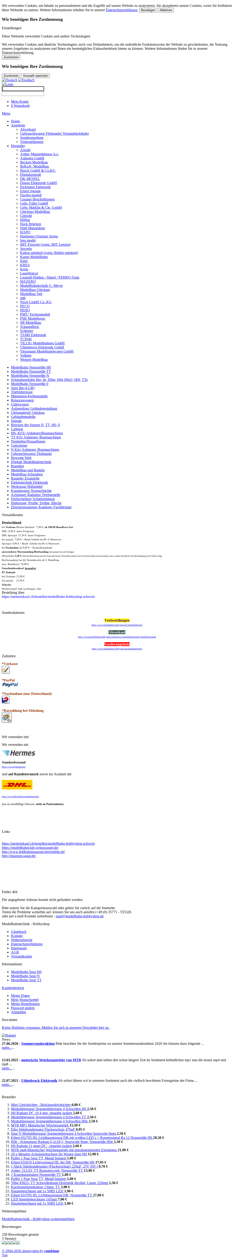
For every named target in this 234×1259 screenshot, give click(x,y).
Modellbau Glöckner (35, 290)
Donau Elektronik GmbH (38, 183)
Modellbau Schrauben (27, 474)
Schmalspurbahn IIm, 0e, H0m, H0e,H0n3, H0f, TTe (49, 380)
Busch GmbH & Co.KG (38, 170)
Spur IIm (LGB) (23, 388)
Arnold (25, 150)
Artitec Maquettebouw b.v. (39, 154)
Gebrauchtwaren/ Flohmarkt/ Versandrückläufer (54, 133)
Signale (16, 421)
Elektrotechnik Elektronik (29, 482)
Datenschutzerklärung (121, 10)
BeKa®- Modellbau (34, 166)
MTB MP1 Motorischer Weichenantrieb (40, 1125)
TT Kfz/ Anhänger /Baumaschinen (36, 437)
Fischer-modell (31, 195)
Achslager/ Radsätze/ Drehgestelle (35, 495)
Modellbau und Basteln (28, 470)
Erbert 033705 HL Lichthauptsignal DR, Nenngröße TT (52, 1195)
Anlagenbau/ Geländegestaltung (34, 408)
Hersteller (18, 146)
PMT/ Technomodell (35, 314)
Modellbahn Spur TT (26, 980)
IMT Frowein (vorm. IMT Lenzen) (45, 244)
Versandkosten (21, 956)
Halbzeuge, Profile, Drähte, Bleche (36, 503)
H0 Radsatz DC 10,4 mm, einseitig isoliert (42, 1113)
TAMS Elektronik (33, 335)
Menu (6, 113)
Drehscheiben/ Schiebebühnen (33, 499)
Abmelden (18, 1012)
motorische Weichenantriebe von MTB (51, 1060)
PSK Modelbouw (32, 318)
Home (15, 121)
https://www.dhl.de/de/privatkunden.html (20, 796)
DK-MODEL (30, 179)
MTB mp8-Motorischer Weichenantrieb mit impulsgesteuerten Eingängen (64, 1150)
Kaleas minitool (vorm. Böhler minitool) (49, 253)
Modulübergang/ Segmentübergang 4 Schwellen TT (49, 1117)
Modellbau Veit (31, 294)
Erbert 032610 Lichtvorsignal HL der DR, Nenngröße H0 (53, 1162)
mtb (23, 298)
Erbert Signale (30, 191)
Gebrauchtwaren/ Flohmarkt (31, 454)
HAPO (25, 232)
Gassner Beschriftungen (37, 199)
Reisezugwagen (22, 400)
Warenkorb (20, 106)
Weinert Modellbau (34, 360)
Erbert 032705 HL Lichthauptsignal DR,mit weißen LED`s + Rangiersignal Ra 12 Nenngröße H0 (82, 1138)
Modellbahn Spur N (25, 976)
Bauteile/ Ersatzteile (25, 478)
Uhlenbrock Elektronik (39, 1080)
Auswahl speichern (35, 75)
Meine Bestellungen (25, 1004)
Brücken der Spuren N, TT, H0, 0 (35, 425)
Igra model (28, 240)
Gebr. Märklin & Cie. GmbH (41, 207)
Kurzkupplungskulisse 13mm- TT (36, 1187)
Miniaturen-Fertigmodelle (29, 396)
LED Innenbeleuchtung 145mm (34, 1199)
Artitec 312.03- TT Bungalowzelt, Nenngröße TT (47, 1170)
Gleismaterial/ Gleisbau (28, 412)
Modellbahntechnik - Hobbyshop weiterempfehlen (38, 1219)
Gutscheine (19, 445)
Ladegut (17, 429)
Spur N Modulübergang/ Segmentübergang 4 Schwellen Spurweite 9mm (64, 1133)
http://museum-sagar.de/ (19, 856)
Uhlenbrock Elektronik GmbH (42, 347)
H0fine (25, 220)
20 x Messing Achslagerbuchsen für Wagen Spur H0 (49, 1154)
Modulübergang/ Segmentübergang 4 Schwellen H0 (49, 1109)
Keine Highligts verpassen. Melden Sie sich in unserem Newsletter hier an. (55, 1027)
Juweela (26, 249)
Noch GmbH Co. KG (36, 302)
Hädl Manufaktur (32, 228)
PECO (25, 306)
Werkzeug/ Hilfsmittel (27, 486)
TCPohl (26, 339)
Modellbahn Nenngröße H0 (31, 367)
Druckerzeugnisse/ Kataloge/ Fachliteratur (41, 507)
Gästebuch (18, 932)
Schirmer (26, 331)
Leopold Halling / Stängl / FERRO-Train (49, 277)
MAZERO (28, 281)
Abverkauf (28, 129)
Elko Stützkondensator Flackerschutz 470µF (43, 1129)
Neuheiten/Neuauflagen (28, 441)
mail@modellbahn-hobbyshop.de (80, 916)
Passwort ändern (23, 1008)
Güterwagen (20, 404)
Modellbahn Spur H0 (26, 972)
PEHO (25, 310)
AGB (15, 952)
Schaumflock (29, 327)
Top (5, 1255)
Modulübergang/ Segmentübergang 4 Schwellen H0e (50, 1121)
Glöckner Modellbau (35, 212)
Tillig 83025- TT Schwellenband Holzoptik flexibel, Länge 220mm (60, 1183)
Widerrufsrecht (21, 940)
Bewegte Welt (21, 458)
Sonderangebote (31, 138)
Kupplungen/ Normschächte (31, 491)
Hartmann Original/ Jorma (39, 236)
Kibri (24, 261)
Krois (24, 269)
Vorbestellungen (31, 142)
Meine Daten (20, 996)
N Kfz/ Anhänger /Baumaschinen (35, 449)
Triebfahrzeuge (22, 392)
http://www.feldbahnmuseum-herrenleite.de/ (33, 852)
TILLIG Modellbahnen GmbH (42, 343)
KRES (25, 265)
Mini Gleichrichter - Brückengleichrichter (41, 1105)
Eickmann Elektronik (35, 187)
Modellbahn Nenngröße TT (31, 371)
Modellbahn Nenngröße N (30, 375)
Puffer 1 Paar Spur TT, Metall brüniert (39, 1158)
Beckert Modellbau (34, 162)
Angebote (18, 125)
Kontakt (17, 936)
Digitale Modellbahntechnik (31, 462)
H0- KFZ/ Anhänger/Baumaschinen (37, 433)
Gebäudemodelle (23, 417)
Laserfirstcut (29, 273)
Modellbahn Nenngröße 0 (29, 384)
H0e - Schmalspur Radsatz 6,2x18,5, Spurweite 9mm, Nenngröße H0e (62, 1142)
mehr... (7, 1048)
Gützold (26, 216)
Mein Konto (20, 101)
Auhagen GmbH (32, 158)
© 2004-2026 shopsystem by (30, 1251)
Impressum (19, 948)
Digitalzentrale (30, 175)
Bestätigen (148, 10)
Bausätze (17, 466)
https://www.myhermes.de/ (14, 767)
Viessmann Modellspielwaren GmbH (47, 351)
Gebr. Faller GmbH (34, 203)
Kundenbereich (13, 988)
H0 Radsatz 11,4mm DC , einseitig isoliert (42, 1146)
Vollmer (26, 355)
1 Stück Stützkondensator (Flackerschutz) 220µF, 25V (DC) (55, 1166)
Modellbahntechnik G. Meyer (41, 286)
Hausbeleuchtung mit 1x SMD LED (37, 1191)
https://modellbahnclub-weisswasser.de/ (30, 848)
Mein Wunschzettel (25, 1000)
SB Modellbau (30, 323)
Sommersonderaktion (38, 1043)
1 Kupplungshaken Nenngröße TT (36, 1175)
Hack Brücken (30, 224)
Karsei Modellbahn (34, 257)
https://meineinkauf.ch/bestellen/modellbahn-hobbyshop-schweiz (48, 843)
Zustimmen (11, 57)
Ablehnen (166, 10)
